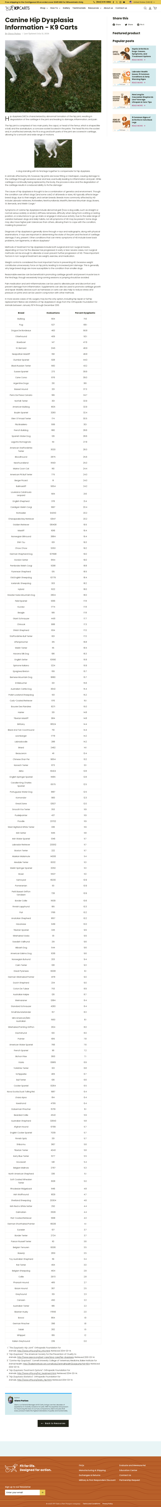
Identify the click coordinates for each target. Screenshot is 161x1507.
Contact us (121, 8)
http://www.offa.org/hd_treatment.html (36, 1373)
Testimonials (79, 8)
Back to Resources (54, 1423)
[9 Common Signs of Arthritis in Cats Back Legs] (121, 122)
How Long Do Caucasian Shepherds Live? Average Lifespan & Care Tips (142, 98)
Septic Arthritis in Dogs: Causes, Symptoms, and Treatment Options (141, 53)
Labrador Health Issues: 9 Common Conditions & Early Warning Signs (141, 75)
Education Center (128, 1470)
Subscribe (42, 1492)
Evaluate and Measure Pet (132, 1465)
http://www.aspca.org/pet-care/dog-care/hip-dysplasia (45, 1357)
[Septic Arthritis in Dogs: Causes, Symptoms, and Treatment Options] (121, 54)
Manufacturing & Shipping (92, 1470)
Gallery (66, 8)
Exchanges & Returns (89, 1475)
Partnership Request (129, 1480)
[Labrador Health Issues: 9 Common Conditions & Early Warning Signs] (121, 77)
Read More (137, 60)
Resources (93, 8)
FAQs (81, 1465)
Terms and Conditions (91, 1504)
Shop (43, 8)
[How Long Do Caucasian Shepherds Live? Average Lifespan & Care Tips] (121, 100)
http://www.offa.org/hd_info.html (33, 1350)
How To (54, 8)
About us (108, 8)
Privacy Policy (108, 1504)
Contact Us (125, 1475)
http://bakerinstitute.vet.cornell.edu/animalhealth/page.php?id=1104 (56, 1363)
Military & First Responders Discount (97, 1480)
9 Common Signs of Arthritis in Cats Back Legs (142, 120)
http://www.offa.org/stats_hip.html (34, 1379)
